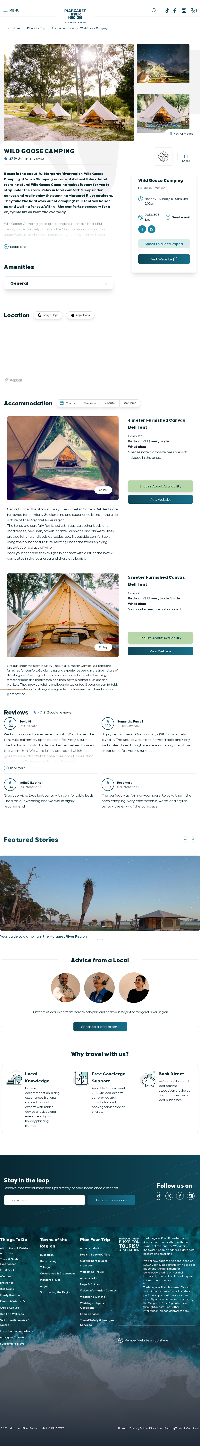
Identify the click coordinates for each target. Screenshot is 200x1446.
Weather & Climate (92, 1296)
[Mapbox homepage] (13, 380)
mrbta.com (181, 1310)
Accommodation (91, 1248)
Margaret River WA (151, 187)
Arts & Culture (9, 1307)
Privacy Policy (139, 1428)
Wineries (6, 1276)
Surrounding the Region (55, 1292)
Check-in (71, 403)
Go (100, 10)
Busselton (47, 1254)
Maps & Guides (90, 1284)
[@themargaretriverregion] (166, 11)
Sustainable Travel (12, 1343)
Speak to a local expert (164, 243)
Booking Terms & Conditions (182, 1428)
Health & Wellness (12, 1313)
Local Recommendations (16, 1331)
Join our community (111, 1200)
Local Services (90, 1313)
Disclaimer (156, 1428)
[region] (100, 354)
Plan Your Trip (95, 1239)
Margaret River (50, 1279)
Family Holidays (10, 1295)
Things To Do (13, 1239)
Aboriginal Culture (12, 1337)
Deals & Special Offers (95, 1254)
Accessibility (88, 1278)
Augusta (45, 1286)
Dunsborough (49, 1261)
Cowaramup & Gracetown (57, 1273)
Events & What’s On (13, 1301)
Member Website (137, 1340)
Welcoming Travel (92, 1271)
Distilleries (7, 1288)
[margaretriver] (184, 10)
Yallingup (46, 1267)
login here (161, 1340)
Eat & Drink (7, 1270)
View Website (160, 499)
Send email (181, 217)
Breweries (7, 1282)
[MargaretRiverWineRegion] (174, 10)
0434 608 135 (152, 217)
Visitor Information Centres (98, 1290)
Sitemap (123, 1428)
